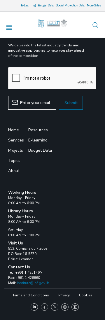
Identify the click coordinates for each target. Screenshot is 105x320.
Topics (14, 160)
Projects (15, 150)
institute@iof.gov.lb (33, 283)
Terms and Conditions (31, 295)
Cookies (85, 295)
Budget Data (46, 5)
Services (16, 140)
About (14, 171)
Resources (38, 130)
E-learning (38, 140)
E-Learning (28, 5)
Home (13, 130)
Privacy (64, 295)
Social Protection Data (70, 5)
